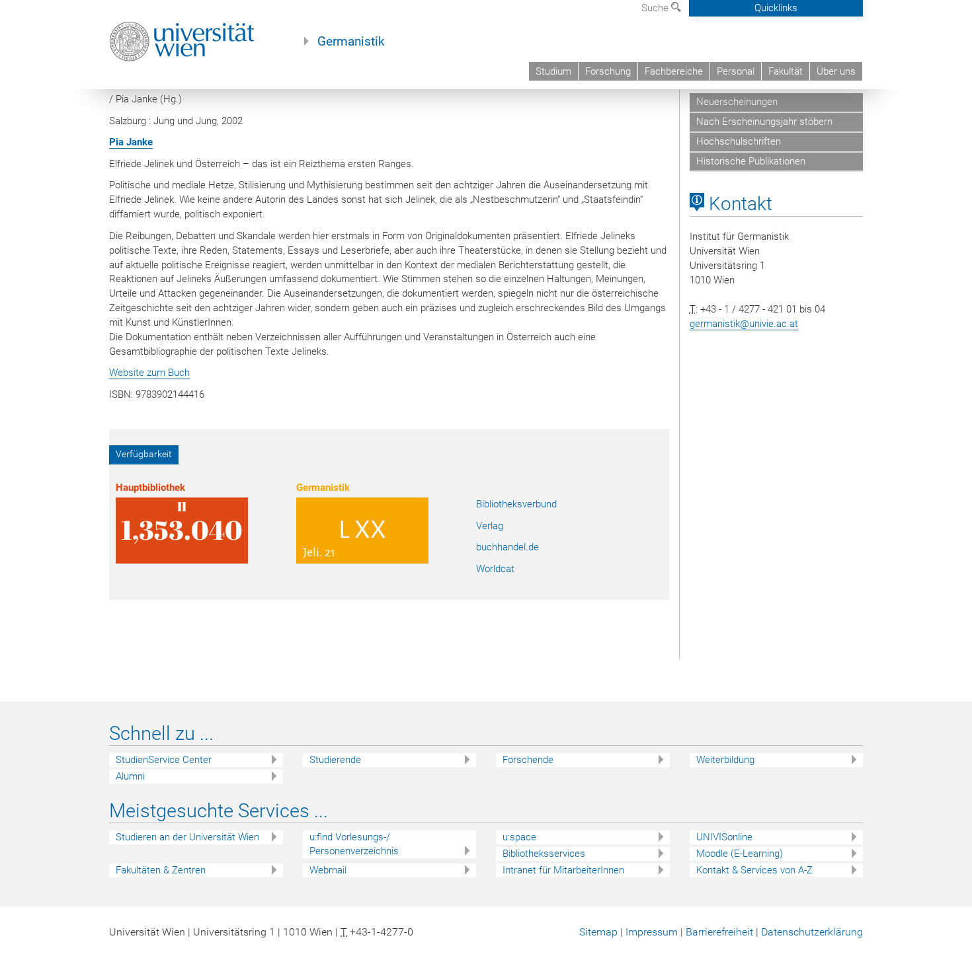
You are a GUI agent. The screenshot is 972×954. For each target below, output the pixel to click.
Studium (553, 71)
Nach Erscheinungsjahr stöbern (764, 122)
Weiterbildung (725, 760)
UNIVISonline (724, 837)
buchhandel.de (507, 547)
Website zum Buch (149, 373)
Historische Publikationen (750, 161)
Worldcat (495, 569)
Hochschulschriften (738, 141)
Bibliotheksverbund (516, 504)
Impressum (652, 932)
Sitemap (598, 932)
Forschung (608, 71)
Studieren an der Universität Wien (187, 837)
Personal (735, 71)
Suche (656, 8)
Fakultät (785, 71)
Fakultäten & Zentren (161, 870)
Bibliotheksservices (544, 854)
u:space (519, 837)
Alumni (130, 776)
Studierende (335, 760)
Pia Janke (131, 142)
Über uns (836, 71)
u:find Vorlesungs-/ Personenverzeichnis (354, 844)
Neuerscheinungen (737, 102)
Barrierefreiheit (719, 932)
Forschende (528, 760)
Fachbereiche (674, 71)
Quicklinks (775, 8)
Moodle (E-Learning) (739, 854)
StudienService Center (164, 760)
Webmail (327, 870)
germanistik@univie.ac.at (744, 324)
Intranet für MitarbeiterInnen (563, 870)
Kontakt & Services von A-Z (754, 870)
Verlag (489, 526)
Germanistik (351, 41)
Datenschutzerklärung (812, 932)
